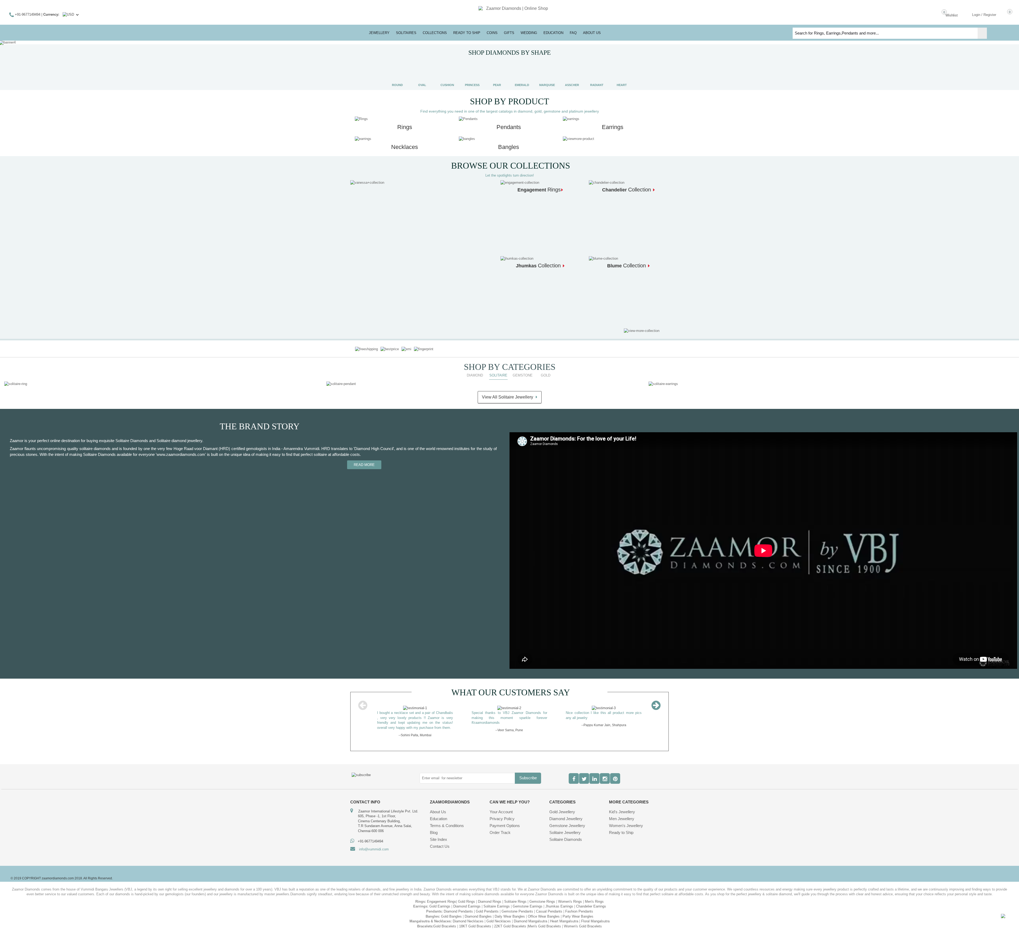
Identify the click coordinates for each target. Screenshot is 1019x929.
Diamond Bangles (478, 911)
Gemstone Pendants (517, 906)
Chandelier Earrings (591, 902)
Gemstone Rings (542, 896)
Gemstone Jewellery (567, 820)
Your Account (501, 806)
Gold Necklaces (498, 916)
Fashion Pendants (579, 906)
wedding (529, 33)
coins (492, 33)
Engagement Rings (441, 896)
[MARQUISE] (547, 73)
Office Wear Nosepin (573, 926)
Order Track (500, 827)
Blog (434, 827)
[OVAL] (422, 73)
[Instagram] (605, 773)
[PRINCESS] (472, 73)
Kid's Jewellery (622, 806)
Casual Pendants (549, 906)
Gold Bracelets (444, 921)
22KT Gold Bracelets (510, 921)
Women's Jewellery (626, 820)
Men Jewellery (621, 813)
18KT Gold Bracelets (475, 921)
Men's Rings (594, 896)
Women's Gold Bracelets (583, 921)
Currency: (51, 14)
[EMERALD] (522, 73)
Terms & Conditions (447, 820)
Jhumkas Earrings (559, 902)
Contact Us (440, 841)
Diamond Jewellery (565, 813)
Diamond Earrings (467, 902)
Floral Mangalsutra (595, 916)
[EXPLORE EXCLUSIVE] (367, 183)
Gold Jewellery (562, 806)
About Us (438, 806)
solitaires (406, 33)
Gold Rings (466, 896)
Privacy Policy (502, 813)
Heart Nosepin (510, 926)
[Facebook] (574, 773)
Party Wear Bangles (578, 911)
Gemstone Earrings (527, 902)
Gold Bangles (451, 911)
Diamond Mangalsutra (530, 916)
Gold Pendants (487, 906)
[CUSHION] (447, 73)
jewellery (379, 33)
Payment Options (505, 820)
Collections (435, 33)
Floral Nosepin (485, 926)
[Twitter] (584, 773)
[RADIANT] (597, 73)
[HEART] (622, 73)
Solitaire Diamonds (565, 834)
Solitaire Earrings (496, 902)
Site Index (438, 834)
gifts (509, 33)
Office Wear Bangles (544, 911)
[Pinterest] (615, 773)
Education (438, 813)
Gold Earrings (439, 902)
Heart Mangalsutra (564, 916)
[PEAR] (497, 73)
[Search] (982, 33)
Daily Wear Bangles (510, 911)
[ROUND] (397, 73)
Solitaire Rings (515, 896)
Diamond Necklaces (468, 916)
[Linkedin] (594, 773)
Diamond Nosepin (458, 926)
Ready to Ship (466, 33)
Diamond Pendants (458, 906)
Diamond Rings (489, 896)
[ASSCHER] (572, 73)
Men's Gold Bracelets (544, 921)
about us (592, 33)
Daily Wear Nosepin (539, 926)
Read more (364, 465)
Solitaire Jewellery (565, 827)
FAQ (573, 33)
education (553, 33)
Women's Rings (570, 896)
